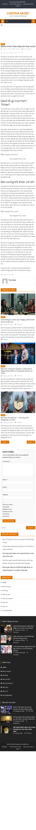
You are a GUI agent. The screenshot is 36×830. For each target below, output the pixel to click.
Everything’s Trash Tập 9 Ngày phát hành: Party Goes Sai (18, 321)
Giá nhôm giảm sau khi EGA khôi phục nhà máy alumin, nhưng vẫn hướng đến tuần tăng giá (18, 561)
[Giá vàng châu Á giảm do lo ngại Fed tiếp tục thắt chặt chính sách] (6, 729)
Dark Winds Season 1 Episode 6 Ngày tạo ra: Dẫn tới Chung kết (23, 627)
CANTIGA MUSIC (18, 13)
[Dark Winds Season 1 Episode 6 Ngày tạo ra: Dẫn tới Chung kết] (6, 629)
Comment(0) (27, 49)
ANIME (3, 44)
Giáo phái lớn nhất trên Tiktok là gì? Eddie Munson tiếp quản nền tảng (6, 442)
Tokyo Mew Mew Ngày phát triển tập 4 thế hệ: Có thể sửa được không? (24, 649)
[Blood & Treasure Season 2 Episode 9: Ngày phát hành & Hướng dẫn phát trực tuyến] (18, 353)
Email (5, 487)
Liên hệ (18, 6)
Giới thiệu (5, 4)
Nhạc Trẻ (5, 606)
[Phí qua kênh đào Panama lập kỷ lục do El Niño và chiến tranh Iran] (6, 719)
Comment (6, 461)
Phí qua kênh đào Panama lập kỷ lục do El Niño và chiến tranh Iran (18, 547)
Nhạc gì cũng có (8, 598)
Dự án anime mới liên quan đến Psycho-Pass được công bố (31, 442)
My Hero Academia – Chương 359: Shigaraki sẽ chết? (15, 419)
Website (5, 495)
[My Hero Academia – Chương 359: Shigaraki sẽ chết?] (18, 402)
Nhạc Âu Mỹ (6, 594)
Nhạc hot (5, 602)
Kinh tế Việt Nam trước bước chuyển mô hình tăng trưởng (18, 540)
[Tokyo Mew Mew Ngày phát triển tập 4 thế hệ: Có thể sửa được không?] (6, 649)
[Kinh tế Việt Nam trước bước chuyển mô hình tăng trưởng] (6, 710)
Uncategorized (7, 610)
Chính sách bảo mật (15, 4)
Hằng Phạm (16, 723)
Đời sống (5, 590)
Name (5, 480)
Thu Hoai (17, 49)
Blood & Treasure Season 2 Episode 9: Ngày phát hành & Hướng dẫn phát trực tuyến (17, 371)
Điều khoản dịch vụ (28, 4)
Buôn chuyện (7, 586)
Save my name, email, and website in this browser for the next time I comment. (8, 510)
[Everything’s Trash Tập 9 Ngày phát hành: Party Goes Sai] (18, 304)
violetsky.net (25, 744)
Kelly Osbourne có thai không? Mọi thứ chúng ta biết (23, 637)
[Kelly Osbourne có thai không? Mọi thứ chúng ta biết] (6, 639)
